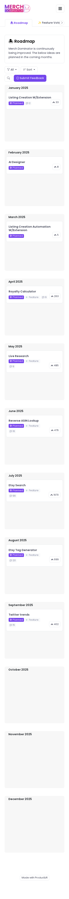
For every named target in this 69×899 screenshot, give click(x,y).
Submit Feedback (31, 78)
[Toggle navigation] (60, 8)
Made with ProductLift (35, 877)
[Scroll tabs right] (61, 22)
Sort (29, 70)
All (12, 70)
